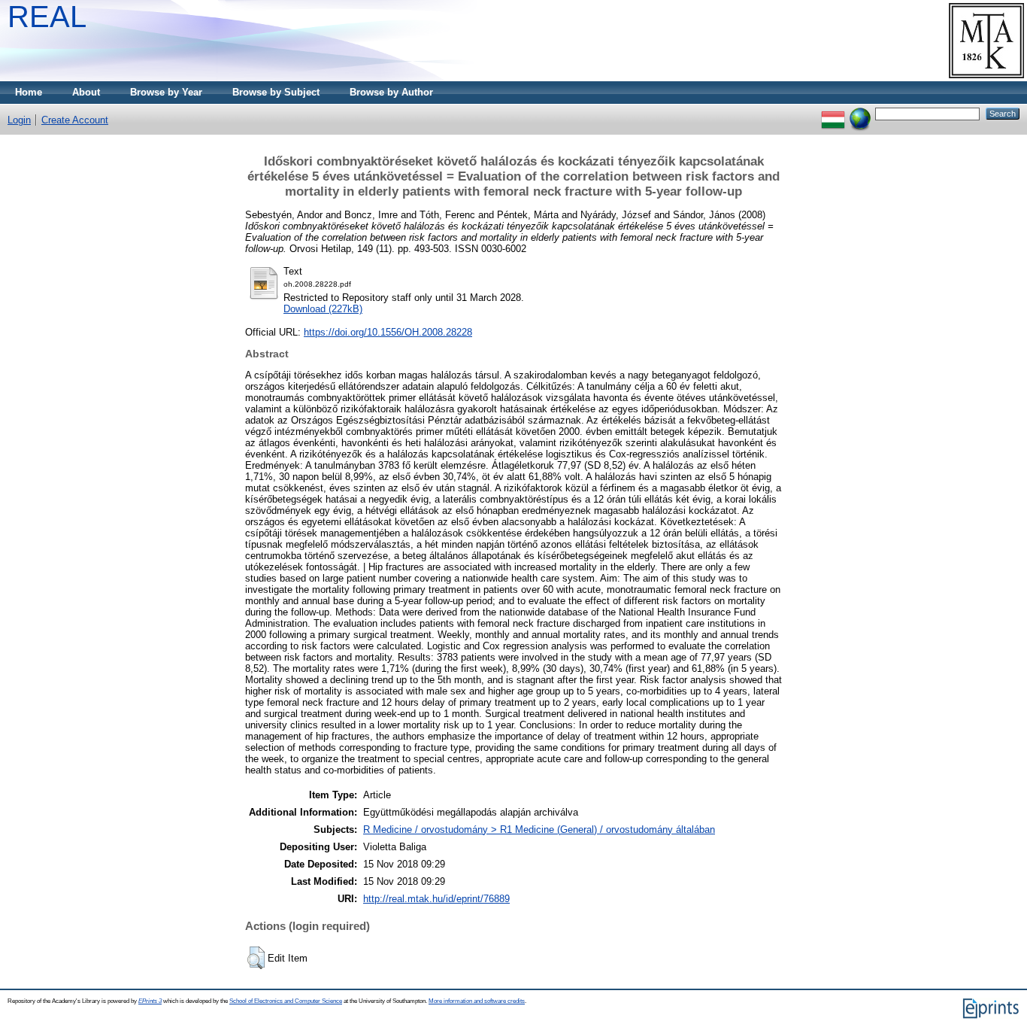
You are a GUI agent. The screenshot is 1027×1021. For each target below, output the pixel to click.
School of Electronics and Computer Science (285, 1001)
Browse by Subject (276, 92)
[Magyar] (833, 113)
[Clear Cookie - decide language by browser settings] (860, 113)
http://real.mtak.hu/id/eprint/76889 (436, 898)
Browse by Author (391, 92)
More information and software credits (477, 1001)
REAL (47, 16)
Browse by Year (166, 92)
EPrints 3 (150, 1001)
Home (28, 92)
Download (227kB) (322, 309)
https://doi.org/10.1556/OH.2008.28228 (388, 332)
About (86, 92)
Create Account (74, 120)
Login (19, 120)
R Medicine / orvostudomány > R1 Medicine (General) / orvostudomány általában (539, 829)
